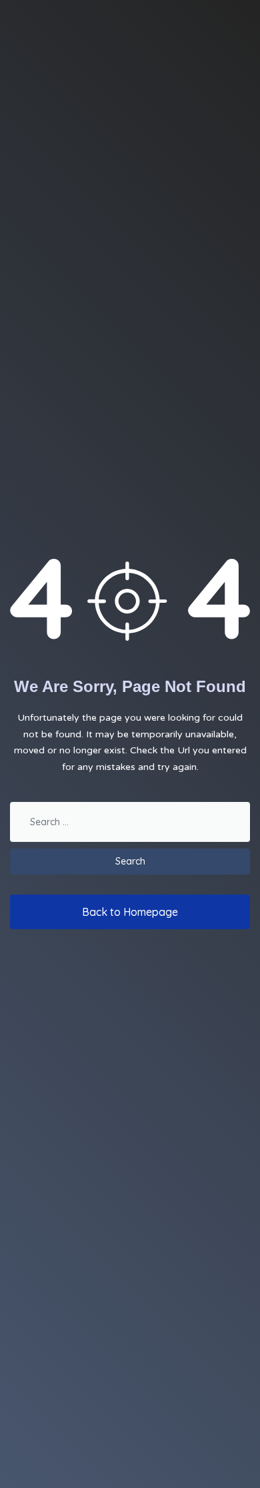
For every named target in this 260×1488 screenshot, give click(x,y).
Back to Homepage (130, 912)
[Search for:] (130, 825)
